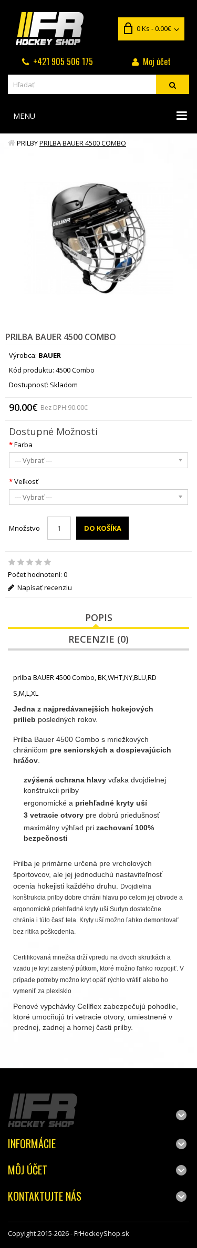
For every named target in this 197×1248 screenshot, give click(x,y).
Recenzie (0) (98, 639)
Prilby (27, 143)
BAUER (49, 355)
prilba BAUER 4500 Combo (82, 143)
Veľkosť (26, 481)
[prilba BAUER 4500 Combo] (98, 238)
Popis (98, 617)
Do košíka (102, 528)
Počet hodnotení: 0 (37, 574)
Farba (23, 444)
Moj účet (157, 61)
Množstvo (24, 528)
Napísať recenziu (44, 587)
